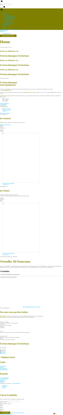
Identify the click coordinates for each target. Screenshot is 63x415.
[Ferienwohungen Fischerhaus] (5, 31)
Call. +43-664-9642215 (4, 29)
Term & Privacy (9, 414)
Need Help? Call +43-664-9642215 (17, 412)
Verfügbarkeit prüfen (8, 35)
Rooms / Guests (3, 402)
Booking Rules (3, 414)
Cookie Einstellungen (16, 383)
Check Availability (5, 412)
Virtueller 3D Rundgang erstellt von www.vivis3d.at (31, 306)
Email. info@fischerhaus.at (14, 29)
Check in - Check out (4, 401)
